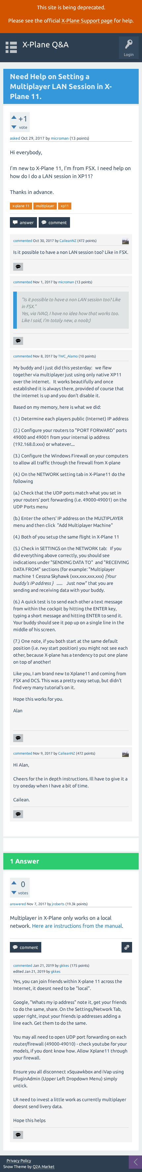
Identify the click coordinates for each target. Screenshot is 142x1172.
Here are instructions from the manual (77, 926)
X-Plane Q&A (45, 44)
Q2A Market (43, 1166)
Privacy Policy (19, 1161)
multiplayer (45, 206)
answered (18, 904)
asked (15, 138)
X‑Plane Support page (87, 20)
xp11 (65, 206)
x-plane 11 (21, 206)
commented (22, 241)
